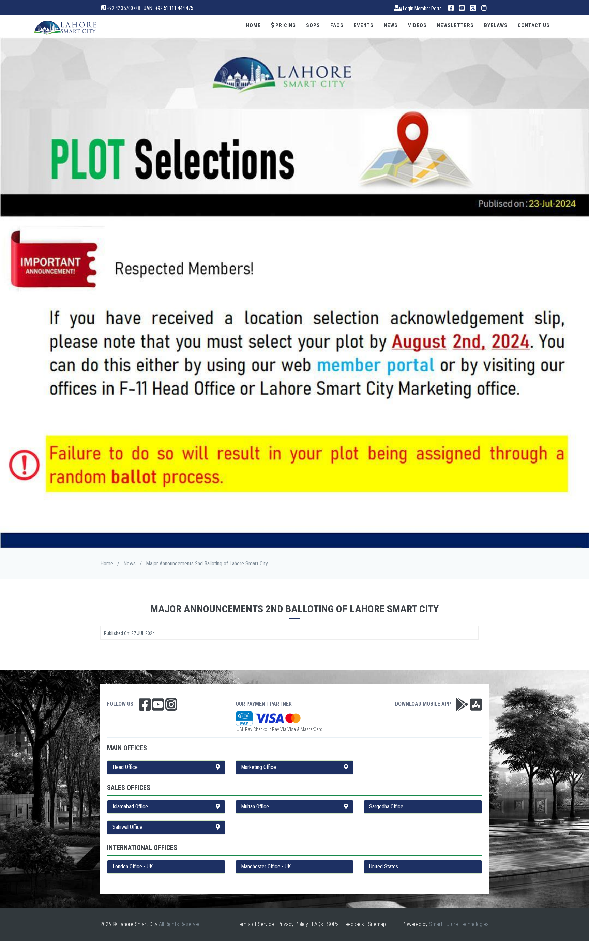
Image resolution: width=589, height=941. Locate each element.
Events (364, 25)
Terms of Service (255, 924)
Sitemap (377, 924)
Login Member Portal (422, 8)
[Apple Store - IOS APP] (476, 707)
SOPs (313, 25)
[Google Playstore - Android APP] (462, 707)
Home (253, 25)
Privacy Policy (293, 924)
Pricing (285, 25)
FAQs (337, 25)
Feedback (353, 924)
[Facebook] (145, 707)
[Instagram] (171, 707)
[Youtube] (158, 707)
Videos (417, 25)
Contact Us (534, 25)
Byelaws (496, 25)
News (391, 25)
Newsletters (455, 25)
